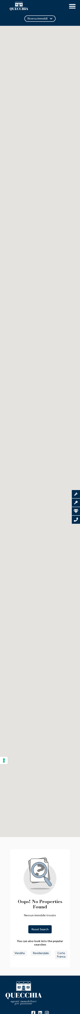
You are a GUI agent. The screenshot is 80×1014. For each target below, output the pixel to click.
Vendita (20, 953)
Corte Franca (61, 954)
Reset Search (40, 929)
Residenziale (41, 953)
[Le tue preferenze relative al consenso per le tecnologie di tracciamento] (4, 760)
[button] (72, 6)
